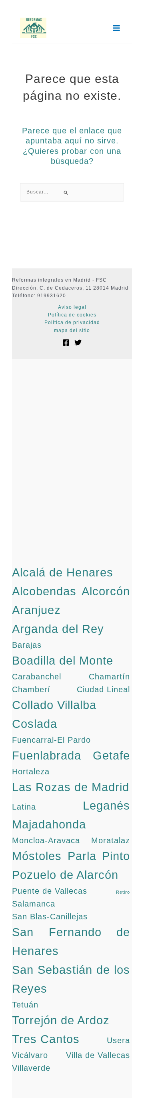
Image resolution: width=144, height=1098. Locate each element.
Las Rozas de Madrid (70, 787)
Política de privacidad (72, 322)
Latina (24, 806)
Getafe (111, 755)
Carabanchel (36, 676)
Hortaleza (31, 771)
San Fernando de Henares (71, 941)
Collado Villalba (54, 704)
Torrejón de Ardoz (61, 1020)
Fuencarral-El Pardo (51, 739)
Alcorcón (106, 591)
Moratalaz (110, 840)
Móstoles (37, 855)
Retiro (123, 892)
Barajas (27, 645)
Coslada (34, 723)
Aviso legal (72, 307)
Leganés (106, 805)
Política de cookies (72, 315)
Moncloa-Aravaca (46, 840)
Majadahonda (49, 824)
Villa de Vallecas (98, 1055)
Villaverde (31, 1068)
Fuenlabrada (46, 755)
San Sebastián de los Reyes (71, 979)
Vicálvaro (30, 1055)
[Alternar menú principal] (116, 28)
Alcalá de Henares (62, 572)
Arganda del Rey (58, 628)
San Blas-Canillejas (50, 916)
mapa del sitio (72, 330)
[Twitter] (78, 342)
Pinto (116, 855)
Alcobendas (44, 591)
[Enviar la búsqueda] (66, 192)
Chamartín (109, 676)
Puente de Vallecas (49, 890)
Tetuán (25, 1004)
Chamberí (31, 689)
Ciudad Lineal (103, 689)
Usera (118, 1040)
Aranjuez (36, 609)
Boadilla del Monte (62, 660)
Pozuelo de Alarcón (65, 874)
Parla (82, 855)
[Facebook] (66, 342)
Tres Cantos (46, 1039)
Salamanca (33, 903)
